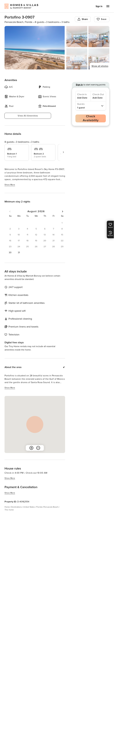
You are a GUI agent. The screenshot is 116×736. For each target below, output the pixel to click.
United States (29, 507)
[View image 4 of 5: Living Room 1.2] (76, 58)
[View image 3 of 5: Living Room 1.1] (98, 36)
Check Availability (91, 118)
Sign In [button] (99, 6)
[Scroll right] (63, 152)
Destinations (16, 507)
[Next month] (62, 211)
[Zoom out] (38, 448)
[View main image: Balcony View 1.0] (35, 47)
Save (103, 19)
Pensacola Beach (50, 507)
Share (85, 19)
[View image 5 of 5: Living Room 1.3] (98, 58)
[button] (10, 252)
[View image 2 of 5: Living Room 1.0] (76, 36)
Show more (10, 185)
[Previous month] (9, 211)
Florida (39, 507)
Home (7, 507)
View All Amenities (28, 115)
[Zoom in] (31, 448)
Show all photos (100, 66)
